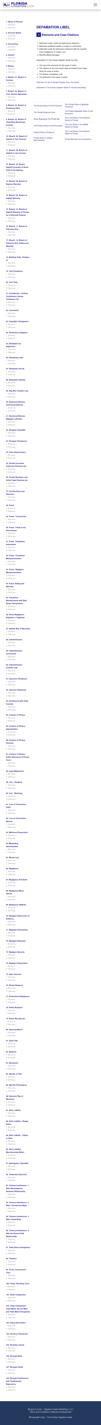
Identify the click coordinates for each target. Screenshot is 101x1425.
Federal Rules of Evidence (44, 132)
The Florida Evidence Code (44, 112)
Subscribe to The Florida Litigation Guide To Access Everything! (61, 87)
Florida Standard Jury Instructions (78, 139)
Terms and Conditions (40, 1412)
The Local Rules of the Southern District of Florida (77, 118)
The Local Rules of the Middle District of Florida (76, 125)
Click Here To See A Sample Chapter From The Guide (57, 82)
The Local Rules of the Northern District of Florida (77, 132)
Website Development (61, 1412)
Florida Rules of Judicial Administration (43, 139)
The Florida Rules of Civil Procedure (48, 105)
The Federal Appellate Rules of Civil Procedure (79, 112)
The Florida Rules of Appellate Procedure (77, 105)
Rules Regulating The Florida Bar (47, 119)
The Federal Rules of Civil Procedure (48, 125)
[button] (95, 4)
